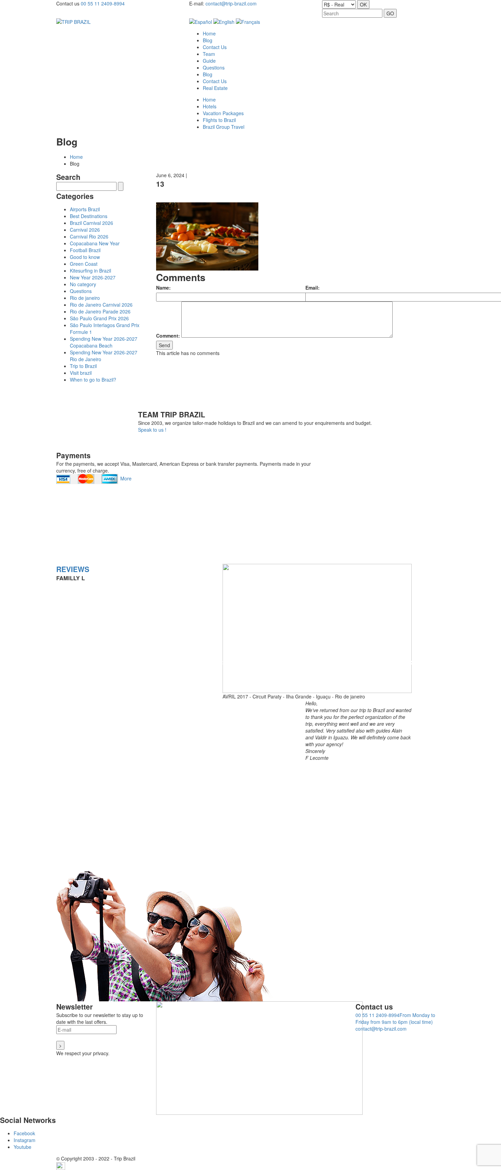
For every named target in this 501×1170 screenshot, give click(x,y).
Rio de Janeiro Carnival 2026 (101, 304)
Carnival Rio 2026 (89, 236)
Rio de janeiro (85, 297)
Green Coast (83, 263)
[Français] (248, 21)
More (126, 478)
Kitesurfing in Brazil (90, 270)
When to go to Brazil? (93, 379)
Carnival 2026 (85, 229)
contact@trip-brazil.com (231, 3)
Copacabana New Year (95, 243)
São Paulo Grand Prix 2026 (99, 318)
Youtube (22, 1146)
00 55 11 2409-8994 (103, 3)
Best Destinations (88, 216)
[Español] (200, 21)
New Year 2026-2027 (93, 277)
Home (76, 156)
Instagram (24, 1140)
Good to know (85, 256)
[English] (223, 21)
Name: (163, 287)
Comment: (168, 335)
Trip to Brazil (83, 366)
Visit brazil (81, 372)
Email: (312, 287)
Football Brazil (85, 250)
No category (83, 284)
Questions (81, 291)
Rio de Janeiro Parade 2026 (100, 311)
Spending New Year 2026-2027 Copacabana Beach (103, 342)
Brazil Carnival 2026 (91, 222)
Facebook (24, 1133)
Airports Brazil (85, 209)
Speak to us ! (152, 429)
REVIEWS (72, 569)
